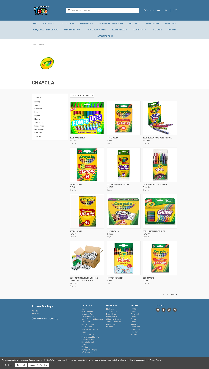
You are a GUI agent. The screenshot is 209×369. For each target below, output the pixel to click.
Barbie (36, 112)
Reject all (21, 365)
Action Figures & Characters (111, 24)
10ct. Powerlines (77, 138)
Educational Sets (119, 30)
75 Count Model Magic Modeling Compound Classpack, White (84, 279)
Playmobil (38, 109)
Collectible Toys (67, 24)
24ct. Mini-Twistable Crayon (155, 185)
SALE (35, 24)
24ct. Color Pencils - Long (118, 185)
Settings (8, 365)
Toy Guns (172, 30)
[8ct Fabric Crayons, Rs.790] (123, 258)
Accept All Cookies (38, 365)
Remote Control (139, 30)
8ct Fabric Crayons (115, 278)
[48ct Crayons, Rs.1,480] (87, 211)
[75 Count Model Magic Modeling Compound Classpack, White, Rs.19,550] (87, 258)
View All (37, 136)
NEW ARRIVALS (48, 24)
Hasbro (37, 119)
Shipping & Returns (113, 319)
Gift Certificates (87, 352)
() (176, 10)
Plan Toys (38, 133)
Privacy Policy (111, 317)
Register (156, 10)
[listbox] (86, 95)
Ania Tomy (38, 122)
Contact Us (110, 324)
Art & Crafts (134, 24)
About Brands (111, 312)
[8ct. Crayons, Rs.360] (160, 258)
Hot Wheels (39, 129)
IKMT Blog (110, 309)
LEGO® (37, 102)
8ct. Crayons (148, 278)
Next (173, 294)
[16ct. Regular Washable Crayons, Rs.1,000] (160, 118)
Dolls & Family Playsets (96, 30)
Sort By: (74, 95)
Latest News (111, 314)
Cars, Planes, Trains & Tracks (45, 30)
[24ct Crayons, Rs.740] (87, 164)
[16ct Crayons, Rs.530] (123, 118)
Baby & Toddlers (152, 24)
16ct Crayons (112, 138)
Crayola (37, 105)
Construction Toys (72, 30)
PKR (165, 10)
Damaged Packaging (105, 36)
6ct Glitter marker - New (154, 231)
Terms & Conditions (113, 322)
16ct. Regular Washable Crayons (157, 138)
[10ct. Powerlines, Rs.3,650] (87, 118)
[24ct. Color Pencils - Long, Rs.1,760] (123, 164)
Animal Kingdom (86, 24)
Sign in (148, 10)
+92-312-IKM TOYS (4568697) (46, 318)
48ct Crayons (76, 231)
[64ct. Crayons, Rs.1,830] (123, 211)
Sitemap (109, 327)
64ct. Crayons (113, 231)
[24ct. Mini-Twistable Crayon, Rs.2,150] (160, 164)
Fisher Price (39, 126)
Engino (37, 116)
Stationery (157, 30)
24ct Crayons (76, 185)
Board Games (170, 24)
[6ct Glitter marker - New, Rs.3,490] (160, 211)
